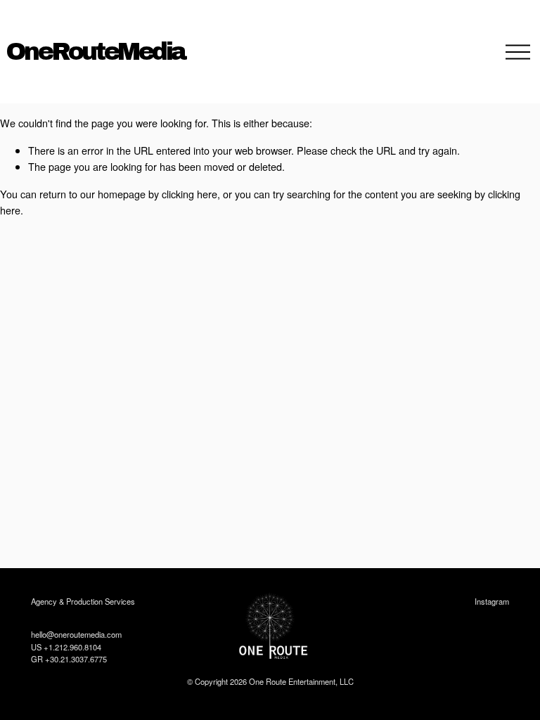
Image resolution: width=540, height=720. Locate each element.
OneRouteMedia (96, 52)
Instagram (492, 601)
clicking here (189, 193)
